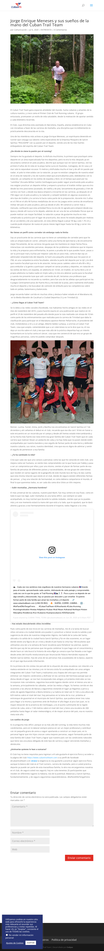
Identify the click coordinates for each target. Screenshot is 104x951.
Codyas (70, 947)
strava (34, 760)
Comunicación (20, 29)
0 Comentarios (60, 29)
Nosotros (43, 939)
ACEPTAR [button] (30, 943)
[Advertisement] (52, 896)
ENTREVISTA (46, 29)
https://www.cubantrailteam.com (42, 757)
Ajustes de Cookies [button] (14, 943)
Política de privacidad (64, 939)
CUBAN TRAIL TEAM (37, 618)
